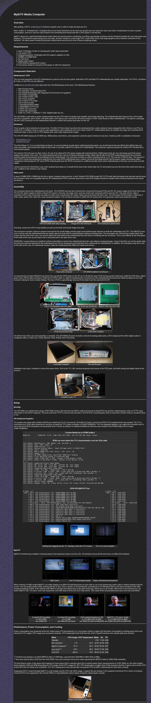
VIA (25, 85)
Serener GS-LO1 (22, 142)
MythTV (39, 27)
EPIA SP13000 (33, 85)
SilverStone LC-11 (23, 140)
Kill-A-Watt (78, 631)
